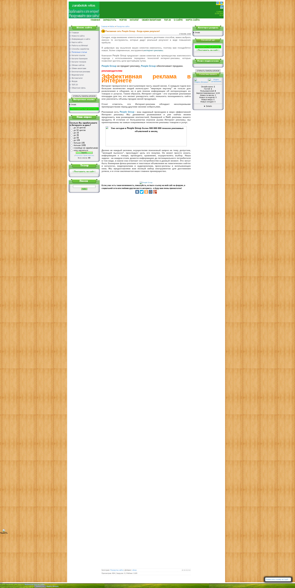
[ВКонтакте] (137, 192)
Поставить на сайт (84, 171)
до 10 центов (80, 127)
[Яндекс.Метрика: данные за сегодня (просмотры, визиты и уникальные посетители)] (201, 80)
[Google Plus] (155, 192)
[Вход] (221, 8)
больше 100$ (80, 145)
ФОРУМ (123, 20)
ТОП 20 (167, 20)
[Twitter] (142, 192)
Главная (104, 26)
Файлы (112, 26)
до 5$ (76, 138)
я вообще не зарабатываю (86, 148)
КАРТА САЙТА (193, 20)
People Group (109, 66)
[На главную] (84, 9)
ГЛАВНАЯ (95, 20)
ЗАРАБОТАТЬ (109, 20)
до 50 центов (80, 130)
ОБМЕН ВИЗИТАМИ (151, 20)
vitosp (134, 570)
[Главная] (217, 4)
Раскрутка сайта (122, 26)
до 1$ (76, 133)
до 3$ (76, 135)
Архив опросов (88, 155)
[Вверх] (4, 531)
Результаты (79, 155)
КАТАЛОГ (134, 20)
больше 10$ (79, 143)
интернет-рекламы (153, 50)
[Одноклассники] (146, 192)
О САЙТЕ (178, 20)
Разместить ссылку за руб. (277, 579)
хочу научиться (81, 150)
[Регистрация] (221, 4)
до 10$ (77, 140)
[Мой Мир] (150, 192)
